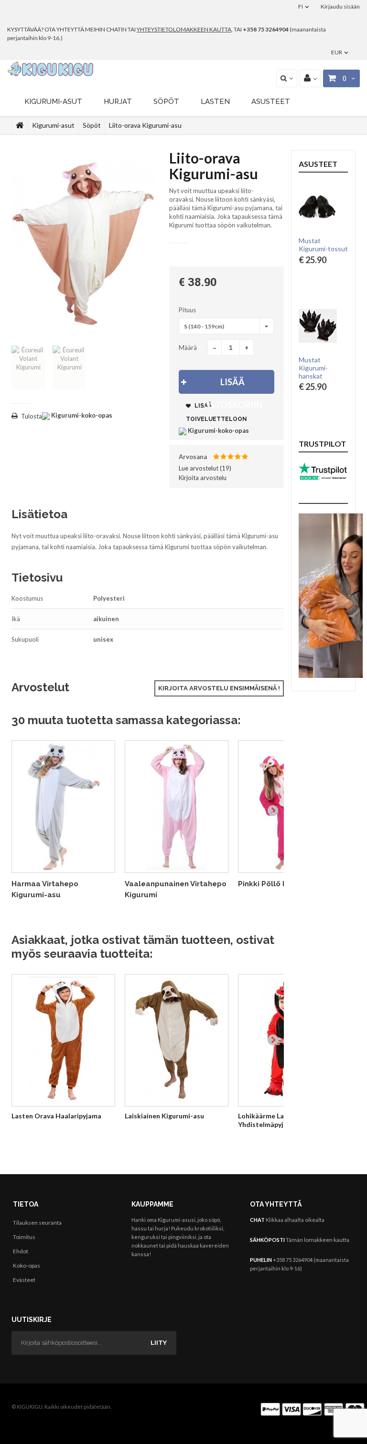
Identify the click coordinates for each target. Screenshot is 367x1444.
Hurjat (118, 101)
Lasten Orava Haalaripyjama (56, 1116)
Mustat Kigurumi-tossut (323, 244)
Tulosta (31, 416)
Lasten (215, 101)
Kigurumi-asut (53, 101)
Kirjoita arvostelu (203, 477)
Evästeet (24, 1279)
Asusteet (270, 101)
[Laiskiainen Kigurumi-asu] (176, 1040)
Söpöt (166, 101)
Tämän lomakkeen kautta (317, 1239)
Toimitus (24, 1236)
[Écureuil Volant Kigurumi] (28, 367)
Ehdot (20, 1251)
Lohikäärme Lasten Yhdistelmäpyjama (268, 1120)
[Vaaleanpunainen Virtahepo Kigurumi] (176, 806)
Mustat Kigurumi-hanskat (313, 368)
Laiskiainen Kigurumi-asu (164, 1116)
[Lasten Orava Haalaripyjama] (63, 1040)
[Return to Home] (19, 125)
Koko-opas (26, 1265)
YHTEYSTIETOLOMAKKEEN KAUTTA (184, 29)
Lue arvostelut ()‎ (205, 468)
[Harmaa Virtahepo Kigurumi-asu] (63, 806)
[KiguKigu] (51, 69)
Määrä (188, 347)
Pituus (188, 310)
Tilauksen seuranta (37, 1222)
